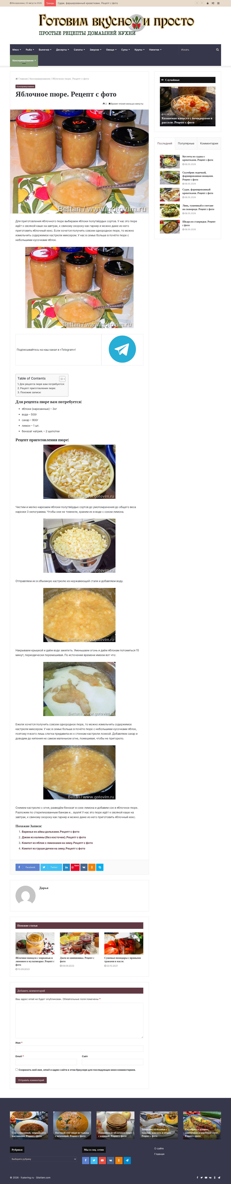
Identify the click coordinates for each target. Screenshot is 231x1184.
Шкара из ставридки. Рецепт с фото (198, 223)
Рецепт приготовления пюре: (38, 388)
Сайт (85, 1056)
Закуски (94, 49)
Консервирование (23, 60)
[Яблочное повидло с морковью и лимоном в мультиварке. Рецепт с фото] (35, 943)
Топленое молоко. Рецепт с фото (186, 122)
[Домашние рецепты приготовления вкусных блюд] (115, 25)
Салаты (78, 49)
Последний (164, 143)
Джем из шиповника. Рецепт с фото (77, 959)
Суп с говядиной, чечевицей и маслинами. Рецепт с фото (25, 1134)
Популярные (186, 143)
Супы (124, 49)
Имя (19, 1042)
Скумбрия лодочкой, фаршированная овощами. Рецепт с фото (197, 176)
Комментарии (209, 143)
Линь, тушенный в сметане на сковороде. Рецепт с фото (91, 3)
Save (76, 865)
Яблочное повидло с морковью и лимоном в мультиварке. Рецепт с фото (35, 961)
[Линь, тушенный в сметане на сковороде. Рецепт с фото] (170, 210)
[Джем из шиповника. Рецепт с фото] (79, 943)
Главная (23, 78)
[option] (189, 106)
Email (20, 1056)
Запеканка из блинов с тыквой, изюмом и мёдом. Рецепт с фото (152, 1133)
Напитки (154, 49)
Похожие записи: (30, 392)
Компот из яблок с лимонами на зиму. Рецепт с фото (57, 843)
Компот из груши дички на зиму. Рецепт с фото (53, 848)
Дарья (43, 888)
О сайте (159, 1148)
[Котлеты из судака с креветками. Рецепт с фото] (170, 161)
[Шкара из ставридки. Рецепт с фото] (170, 227)
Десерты (61, 49)
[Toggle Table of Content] (60, 379)
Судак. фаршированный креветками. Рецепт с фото (197, 191)
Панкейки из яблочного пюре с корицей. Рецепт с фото (111, 1134)
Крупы (138, 49)
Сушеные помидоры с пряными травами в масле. (122, 959)
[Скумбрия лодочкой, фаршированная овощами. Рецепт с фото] (170, 177)
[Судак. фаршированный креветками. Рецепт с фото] (170, 194)
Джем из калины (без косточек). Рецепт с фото (54, 837)
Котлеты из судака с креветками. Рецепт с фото (197, 158)
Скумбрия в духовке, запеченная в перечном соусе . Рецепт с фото (198, 1133)
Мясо (15, 49)
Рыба (29, 49)
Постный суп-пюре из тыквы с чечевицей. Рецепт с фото (68, 1134)
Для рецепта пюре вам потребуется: (42, 384)
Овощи (110, 49)
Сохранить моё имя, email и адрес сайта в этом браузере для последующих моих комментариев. (77, 1069)
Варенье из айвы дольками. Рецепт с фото (50, 831)
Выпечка (44, 49)
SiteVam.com (43, 1177)
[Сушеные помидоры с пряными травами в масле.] (123, 943)
